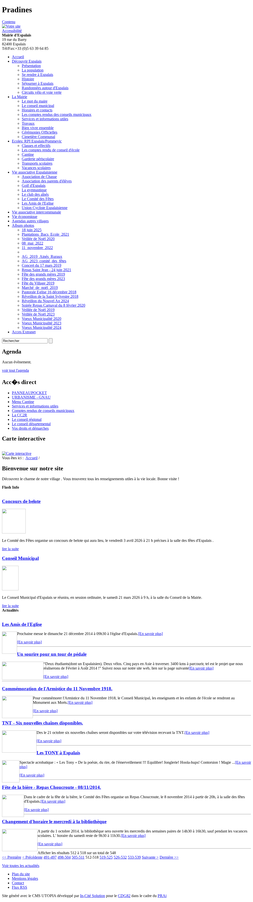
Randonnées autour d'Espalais (45, 88)
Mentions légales (25, 878)
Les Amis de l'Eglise (38, 203)
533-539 (134, 857)
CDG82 (124, 896)
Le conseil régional (27, 419)
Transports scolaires (37, 163)
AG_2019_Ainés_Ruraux (42, 256)
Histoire (28, 79)
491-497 (50, 857)
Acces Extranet (24, 332)
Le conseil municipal (38, 106)
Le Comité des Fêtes (38, 199)
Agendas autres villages (30, 221)
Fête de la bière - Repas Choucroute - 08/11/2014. (51, 787)
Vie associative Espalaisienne (34, 172)
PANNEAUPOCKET (29, 393)
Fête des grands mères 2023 (43, 279)
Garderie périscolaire (38, 159)
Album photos (23, 225)
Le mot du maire (34, 101)
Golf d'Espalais (33, 185)
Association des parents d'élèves (47, 181)
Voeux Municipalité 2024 (41, 327)
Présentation (31, 66)
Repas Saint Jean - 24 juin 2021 (46, 270)
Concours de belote (21, 501)
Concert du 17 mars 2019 (41, 265)
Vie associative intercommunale (36, 212)
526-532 (120, 857)
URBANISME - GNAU (31, 397)
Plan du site (21, 874)
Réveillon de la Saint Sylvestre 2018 (50, 296)
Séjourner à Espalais (37, 83)
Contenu (8, 22)
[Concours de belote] (14, 532)
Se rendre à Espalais (37, 74)
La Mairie (19, 97)
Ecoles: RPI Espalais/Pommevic (37, 141)
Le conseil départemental (31, 424)
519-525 (106, 857)
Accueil (18, 57)
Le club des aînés (35, 194)
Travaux (28, 123)
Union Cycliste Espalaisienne (44, 208)
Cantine (28, 154)
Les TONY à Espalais (58, 752)
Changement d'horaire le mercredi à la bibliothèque (54, 821)
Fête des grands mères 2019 (43, 274)
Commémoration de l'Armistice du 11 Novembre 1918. (57, 688)
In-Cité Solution (92, 896)
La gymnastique (34, 190)
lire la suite (10, 549)
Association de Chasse (39, 177)
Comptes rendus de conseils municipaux (43, 410)
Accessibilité (12, 31)
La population (32, 70)
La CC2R (19, 415)
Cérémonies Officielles (39, 132)
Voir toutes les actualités (20, 866)
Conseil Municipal (20, 558)
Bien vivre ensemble (38, 128)
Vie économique (24, 216)
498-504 (64, 857)
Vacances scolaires (36, 168)
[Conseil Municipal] (10, 589)
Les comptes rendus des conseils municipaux (56, 114)
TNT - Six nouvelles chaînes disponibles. (42, 722)
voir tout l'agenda (15, 370)
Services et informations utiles (45, 119)
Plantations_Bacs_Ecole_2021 (45, 234)
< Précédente (32, 857)
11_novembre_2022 (37, 248)
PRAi (162, 896)
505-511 (78, 857)
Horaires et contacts (37, 110)
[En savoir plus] (150, 634)
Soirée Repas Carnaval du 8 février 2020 (53, 305)
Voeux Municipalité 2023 (41, 323)
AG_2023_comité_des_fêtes (44, 261)
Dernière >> (169, 857)
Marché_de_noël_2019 (40, 287)
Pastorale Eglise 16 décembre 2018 (49, 292)
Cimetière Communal (38, 137)
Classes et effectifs (36, 145)
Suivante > (150, 857)
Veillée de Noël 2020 (38, 239)
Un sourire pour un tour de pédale (51, 654)
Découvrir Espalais (27, 61)
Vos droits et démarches (30, 428)
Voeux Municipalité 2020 (41, 319)
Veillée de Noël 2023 (38, 314)
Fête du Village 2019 (38, 283)
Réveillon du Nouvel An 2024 (45, 301)
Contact (18, 883)
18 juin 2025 (32, 230)
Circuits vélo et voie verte (42, 92)
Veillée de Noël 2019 (38, 310)
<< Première (11, 857)
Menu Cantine (23, 402)
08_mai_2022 (32, 243)
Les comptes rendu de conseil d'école (51, 150)
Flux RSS (19, 887)
